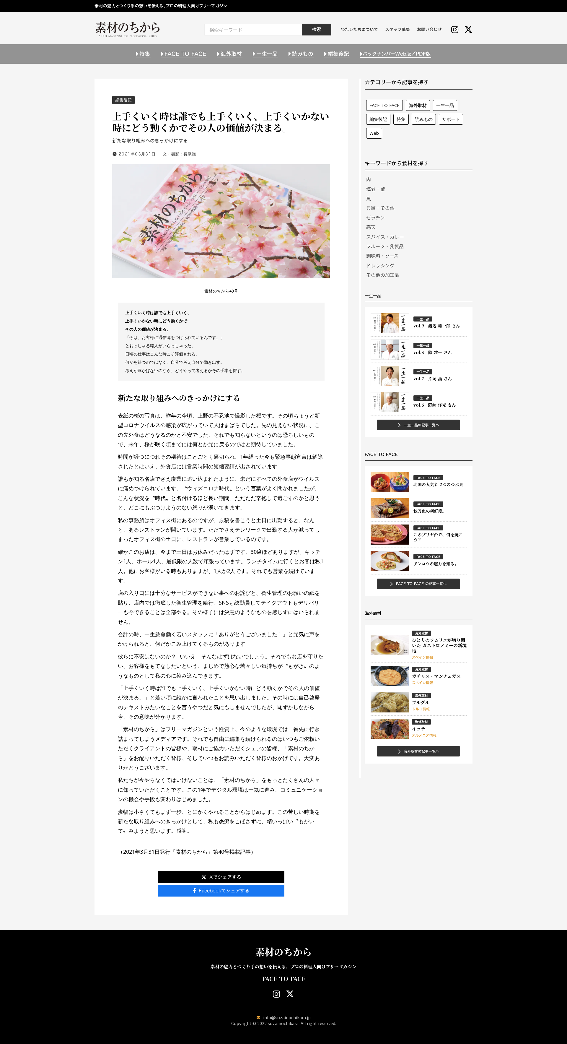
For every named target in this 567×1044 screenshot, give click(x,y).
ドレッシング (380, 265)
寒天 (371, 227)
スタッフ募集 (397, 29)
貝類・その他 (380, 208)
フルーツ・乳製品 (385, 246)
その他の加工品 (382, 275)
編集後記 (123, 100)
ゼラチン (375, 218)
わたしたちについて (359, 29)
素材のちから (283, 951)
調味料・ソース (382, 256)
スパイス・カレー (385, 237)
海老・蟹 (375, 189)
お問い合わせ (429, 29)
